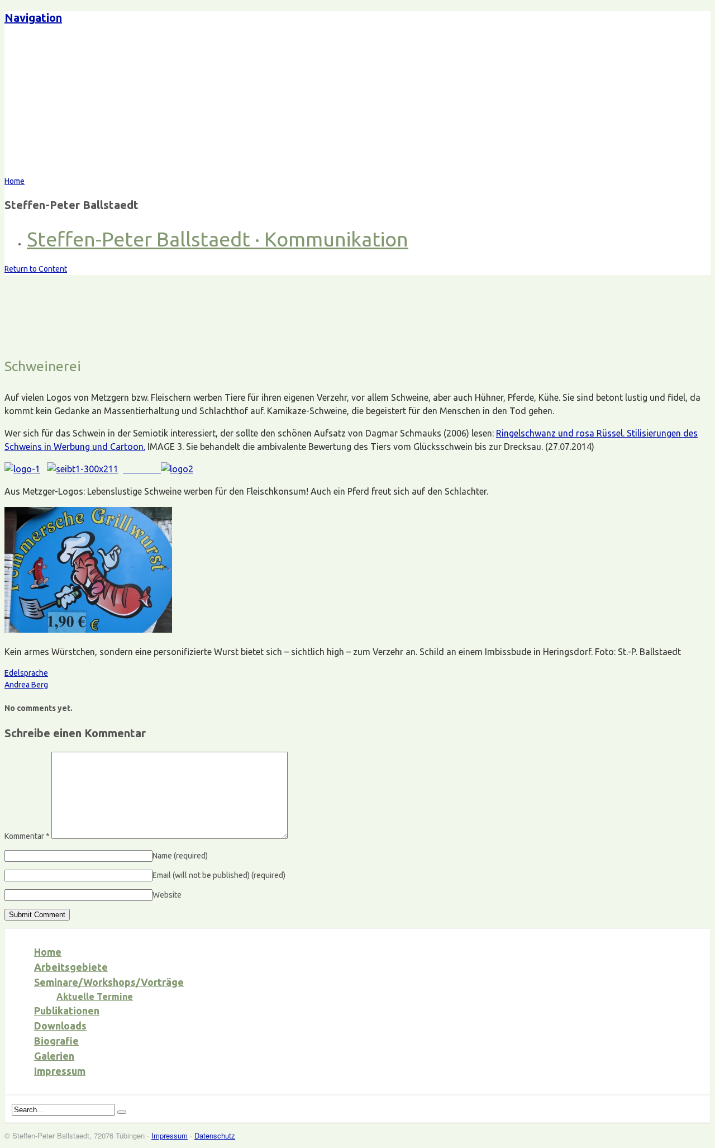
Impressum (59, 1070)
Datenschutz (214, 1135)
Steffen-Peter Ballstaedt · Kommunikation (217, 238)
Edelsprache (26, 672)
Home (47, 951)
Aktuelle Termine (94, 997)
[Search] (121, 1112)
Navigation (33, 17)
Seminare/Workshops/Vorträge (109, 982)
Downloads (60, 1025)
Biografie (56, 1040)
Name (180, 855)
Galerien (54, 1055)
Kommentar (27, 836)
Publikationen (66, 1010)
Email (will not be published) (218, 875)
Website (167, 894)
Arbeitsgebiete (71, 967)
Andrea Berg (26, 684)
